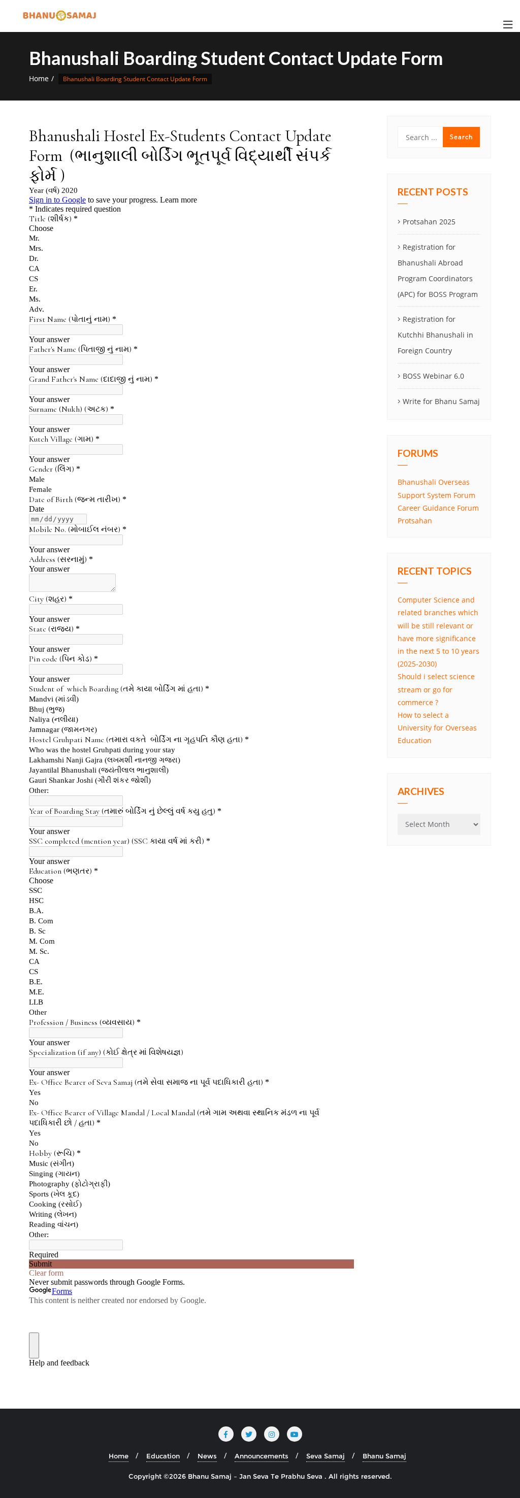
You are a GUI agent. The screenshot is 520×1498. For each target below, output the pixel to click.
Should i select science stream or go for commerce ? (436, 689)
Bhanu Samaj (384, 1456)
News (207, 1456)
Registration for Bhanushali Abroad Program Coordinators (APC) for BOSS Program (438, 270)
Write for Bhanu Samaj (441, 401)
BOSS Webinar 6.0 (433, 376)
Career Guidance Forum (438, 508)
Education (163, 1456)
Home (39, 78)
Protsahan (415, 520)
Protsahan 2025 (429, 221)
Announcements (261, 1456)
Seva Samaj (325, 1456)
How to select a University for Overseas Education (437, 727)
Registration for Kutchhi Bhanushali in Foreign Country (435, 334)
